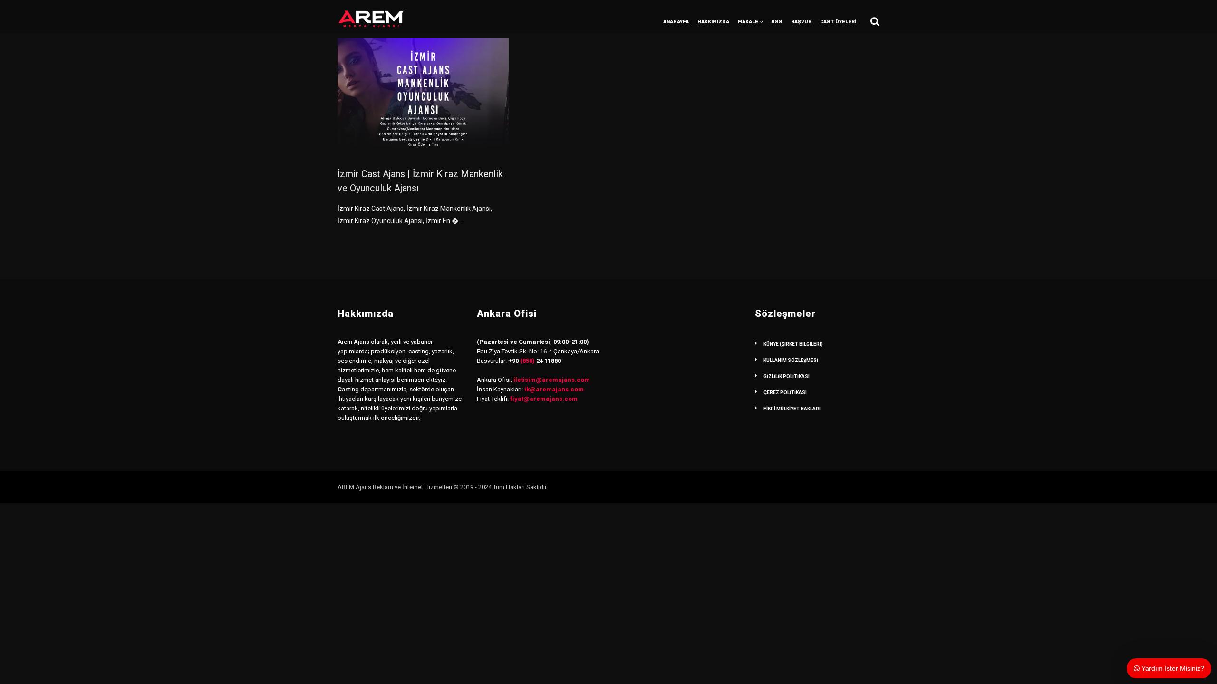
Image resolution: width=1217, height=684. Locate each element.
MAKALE (748, 22)
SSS (776, 22)
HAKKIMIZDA (713, 22)
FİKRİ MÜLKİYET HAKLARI (792, 408)
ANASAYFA (676, 22)
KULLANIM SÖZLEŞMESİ (790, 360)
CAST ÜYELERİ (838, 22)
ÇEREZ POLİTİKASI (785, 392)
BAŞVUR (801, 22)
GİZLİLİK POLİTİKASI (786, 376)
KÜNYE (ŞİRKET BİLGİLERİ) (793, 344)
